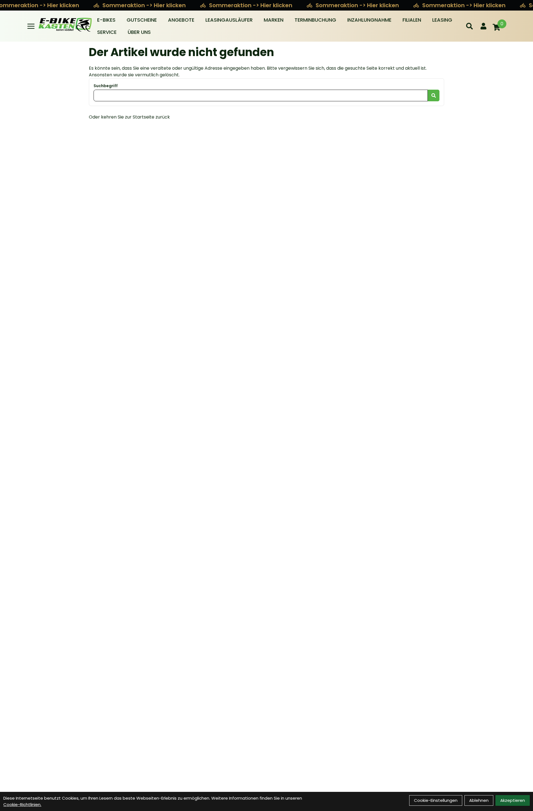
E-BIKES (106, 19)
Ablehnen (479, 800)
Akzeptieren (512, 800)
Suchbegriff (106, 86)
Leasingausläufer (229, 19)
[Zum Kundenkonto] (483, 26)
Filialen (412, 19)
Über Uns (139, 32)
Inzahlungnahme (369, 19)
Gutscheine (142, 19)
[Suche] (469, 26)
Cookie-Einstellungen (435, 800)
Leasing (442, 19)
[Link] (31, 26)
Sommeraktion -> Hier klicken (144, 5)
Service (107, 32)
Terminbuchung (315, 19)
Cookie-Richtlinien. (22, 804)
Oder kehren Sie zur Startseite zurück (129, 117)
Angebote (181, 19)
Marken (273, 19)
